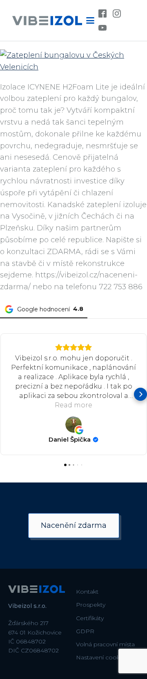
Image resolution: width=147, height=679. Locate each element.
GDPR (85, 631)
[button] (6, 394)
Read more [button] (73, 405)
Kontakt (87, 591)
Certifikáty (90, 618)
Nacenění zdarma (74, 525)
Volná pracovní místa (105, 644)
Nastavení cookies (102, 657)
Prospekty (90, 604)
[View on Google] (73, 424)
